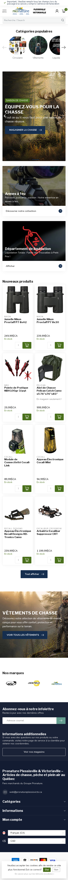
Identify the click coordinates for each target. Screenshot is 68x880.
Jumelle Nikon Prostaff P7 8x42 (15, 321)
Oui (47, 869)
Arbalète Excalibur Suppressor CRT (48, 533)
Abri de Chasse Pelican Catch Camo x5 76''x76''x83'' (49, 390)
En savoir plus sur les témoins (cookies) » (34, 873)
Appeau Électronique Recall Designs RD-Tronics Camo (17, 534)
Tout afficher (32, 574)
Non (56, 869)
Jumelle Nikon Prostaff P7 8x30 (48, 321)
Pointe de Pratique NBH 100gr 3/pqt (16, 389)
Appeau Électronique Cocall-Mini (50, 461)
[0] (64, 11)
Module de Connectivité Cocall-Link (17, 462)
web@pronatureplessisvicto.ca (25, 792)
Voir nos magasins (34, 751)
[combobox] (31, 20)
